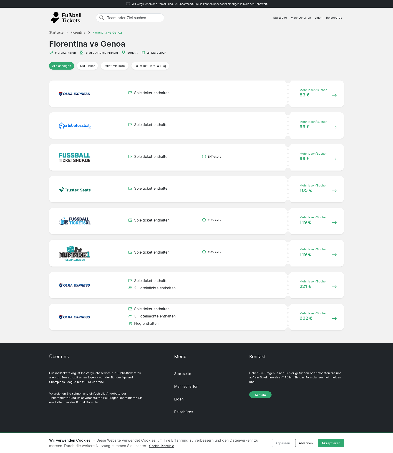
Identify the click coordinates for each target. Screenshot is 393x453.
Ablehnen (306, 443)
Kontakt (260, 394)
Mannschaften (301, 17)
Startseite (280, 17)
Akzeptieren (331, 443)
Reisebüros (334, 17)
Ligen (318, 17)
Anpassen (282, 443)
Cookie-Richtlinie (161, 446)
